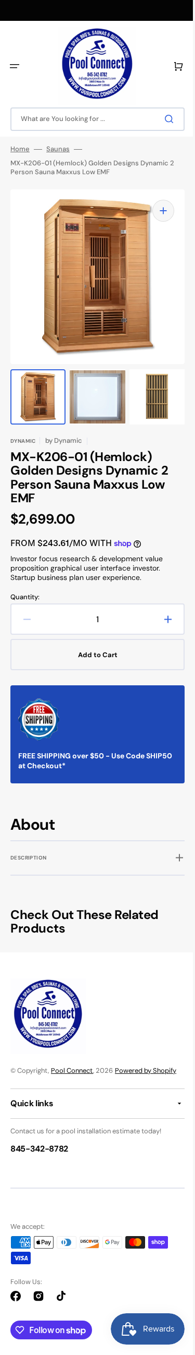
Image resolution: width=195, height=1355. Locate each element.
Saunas (58, 149)
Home (20, 149)
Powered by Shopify (145, 1070)
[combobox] (93, 119)
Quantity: (25, 587)
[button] (14, 66)
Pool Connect (72, 1070)
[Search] (163, 118)
